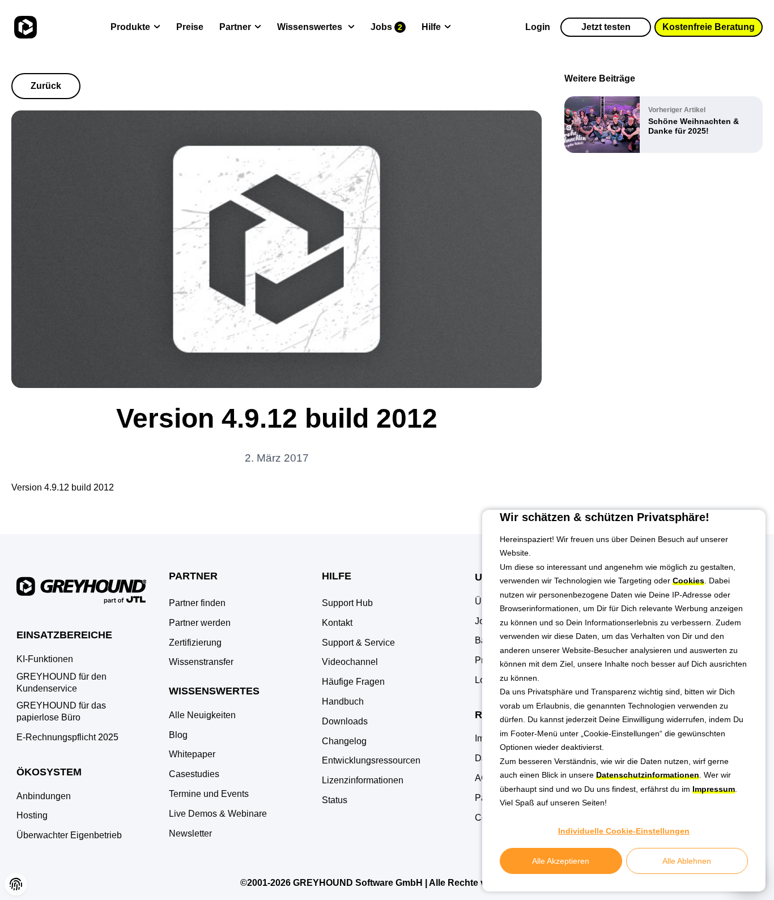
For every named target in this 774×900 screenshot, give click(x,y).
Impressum (713, 789)
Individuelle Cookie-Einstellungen (624, 830)
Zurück (46, 86)
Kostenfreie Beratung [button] (708, 27)
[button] (16, 884)
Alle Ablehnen (686, 860)
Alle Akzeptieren (560, 860)
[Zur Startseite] (24, 27)
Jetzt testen (606, 27)
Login (537, 27)
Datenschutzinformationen (647, 774)
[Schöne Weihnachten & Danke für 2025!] (663, 124)
